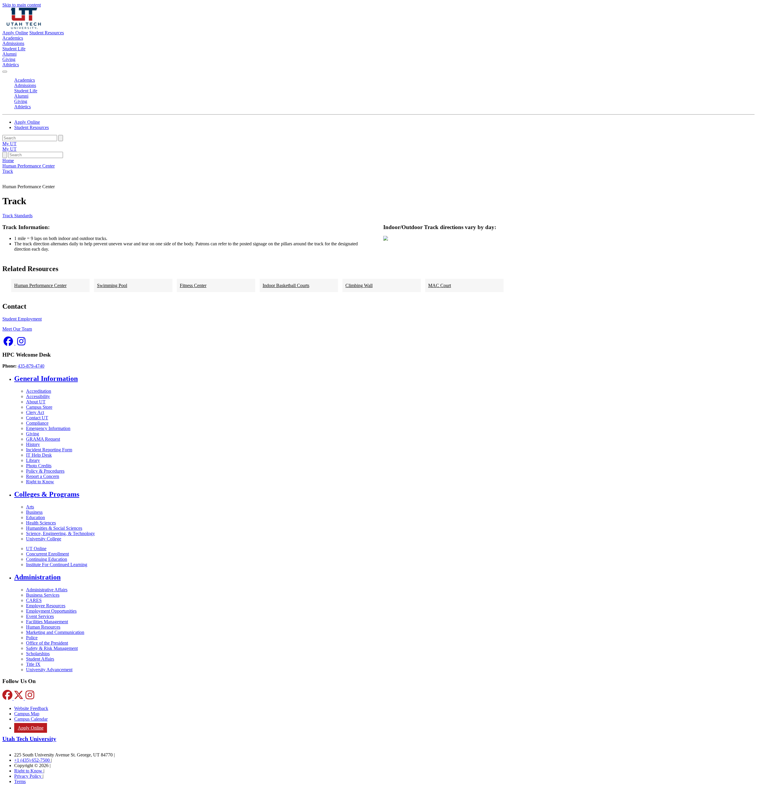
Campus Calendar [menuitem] (31, 719)
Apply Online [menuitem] (30, 727)
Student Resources (46, 32)
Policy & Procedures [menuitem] (45, 471)
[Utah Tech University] (23, 27)
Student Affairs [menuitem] (40, 658)
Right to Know (28, 770)
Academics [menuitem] (12, 38)
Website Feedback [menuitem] (31, 708)
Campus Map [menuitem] (26, 713)
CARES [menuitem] (34, 600)
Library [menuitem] (33, 460)
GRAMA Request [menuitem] (43, 439)
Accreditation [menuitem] (38, 391)
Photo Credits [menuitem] (38, 465)
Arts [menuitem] (30, 506)
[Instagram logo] (21, 343)
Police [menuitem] (32, 637)
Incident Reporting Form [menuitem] (49, 449)
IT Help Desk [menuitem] (39, 455)
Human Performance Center (40, 285)
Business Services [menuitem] (42, 595)
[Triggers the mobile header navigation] (4, 72)
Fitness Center (193, 285)
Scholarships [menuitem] (38, 653)
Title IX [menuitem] (33, 664)
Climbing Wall (359, 285)
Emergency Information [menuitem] (48, 428)
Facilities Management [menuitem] (47, 621)
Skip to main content (21, 4)
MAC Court (439, 285)
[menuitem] (384, 379)
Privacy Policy (28, 776)
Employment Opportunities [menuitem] (51, 611)
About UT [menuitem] (36, 401)
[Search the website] (60, 138)
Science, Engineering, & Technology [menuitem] (60, 533)
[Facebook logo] (8, 343)
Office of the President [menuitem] (47, 642)
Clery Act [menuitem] (35, 412)
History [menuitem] (33, 444)
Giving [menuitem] (8, 59)
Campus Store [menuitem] (39, 407)
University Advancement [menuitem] (49, 669)
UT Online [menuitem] (36, 548)
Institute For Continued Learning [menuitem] (56, 564)
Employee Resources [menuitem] (45, 605)
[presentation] (7, 171)
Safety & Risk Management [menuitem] (52, 648)
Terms (20, 781)
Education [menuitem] (35, 517)
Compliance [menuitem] (37, 423)
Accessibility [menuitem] (38, 396)
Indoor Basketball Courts (286, 285)
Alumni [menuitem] (9, 54)
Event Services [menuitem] (40, 616)
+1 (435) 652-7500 (32, 760)
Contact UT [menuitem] (37, 417)
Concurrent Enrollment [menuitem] (47, 553)
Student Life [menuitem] (13, 48)
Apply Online (15, 32)
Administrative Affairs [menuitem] (46, 589)
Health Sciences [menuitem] (41, 522)
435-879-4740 (31, 365)
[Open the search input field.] (4, 155)
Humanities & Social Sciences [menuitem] (54, 528)
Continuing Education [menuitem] (46, 559)
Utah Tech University (29, 738)
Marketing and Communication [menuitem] (55, 632)
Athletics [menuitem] (10, 64)
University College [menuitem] (43, 538)
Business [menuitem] (34, 512)
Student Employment (22, 318)
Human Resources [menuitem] (43, 626)
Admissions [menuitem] (13, 43)
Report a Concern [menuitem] (42, 476)
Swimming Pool (112, 285)
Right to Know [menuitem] (40, 481)
